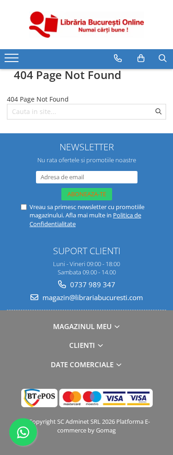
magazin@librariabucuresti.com (92, 297)
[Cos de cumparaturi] (141, 58)
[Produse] (13, 61)
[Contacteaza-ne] (117, 58)
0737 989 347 (91, 284)
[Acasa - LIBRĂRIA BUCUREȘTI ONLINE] (86, 24)
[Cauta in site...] (162, 58)
